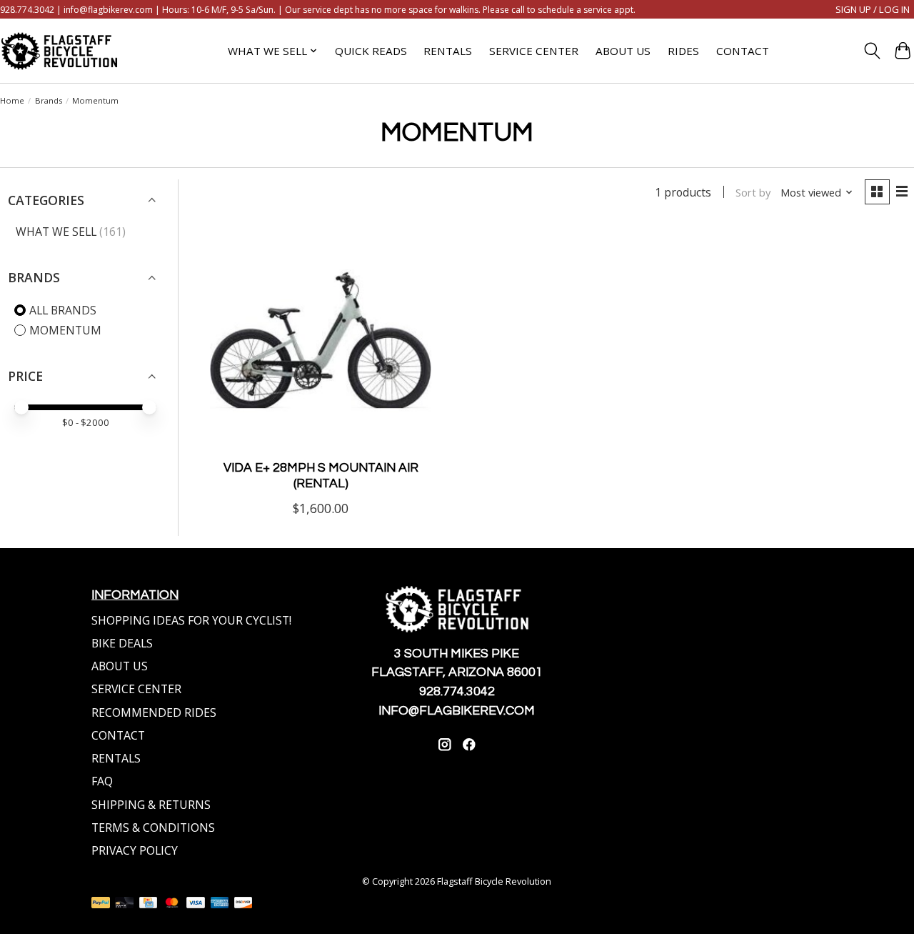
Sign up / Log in (872, 9)
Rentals (447, 51)
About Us (623, 51)
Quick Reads (371, 51)
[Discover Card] (243, 904)
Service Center (533, 51)
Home (12, 100)
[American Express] (220, 904)
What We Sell (56, 231)
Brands (48, 100)
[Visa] (195, 904)
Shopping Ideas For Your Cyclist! (191, 620)
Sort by (752, 192)
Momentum (65, 330)
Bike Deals (122, 643)
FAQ (102, 781)
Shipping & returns (151, 805)
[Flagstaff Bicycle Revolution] (59, 51)
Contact (742, 51)
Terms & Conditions (153, 827)
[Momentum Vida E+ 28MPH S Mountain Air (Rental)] (320, 338)
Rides (683, 51)
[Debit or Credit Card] (124, 904)
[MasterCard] (172, 904)
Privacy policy (134, 850)
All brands (62, 310)
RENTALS (116, 758)
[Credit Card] (148, 904)
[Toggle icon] (871, 50)
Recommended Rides (153, 712)
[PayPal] (100, 904)
